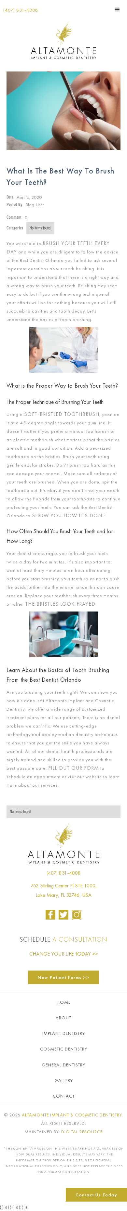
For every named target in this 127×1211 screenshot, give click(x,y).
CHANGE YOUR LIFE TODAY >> (63, 954)
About (63, 1018)
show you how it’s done (68, 515)
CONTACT (64, 1096)
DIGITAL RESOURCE (82, 1132)
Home (64, 1002)
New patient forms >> (63, 977)
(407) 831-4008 (20, 10)
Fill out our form (73, 768)
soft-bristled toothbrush (61, 414)
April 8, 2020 (29, 197)
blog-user (35, 205)
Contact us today (96, 1195)
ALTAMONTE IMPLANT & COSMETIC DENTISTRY (72, 1115)
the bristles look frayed (60, 603)
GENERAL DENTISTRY (63, 1065)
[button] (117, 9)
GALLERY (63, 1080)
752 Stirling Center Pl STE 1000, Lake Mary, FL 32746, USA (64, 890)
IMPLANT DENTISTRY (63, 1033)
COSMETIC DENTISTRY (63, 1049)
